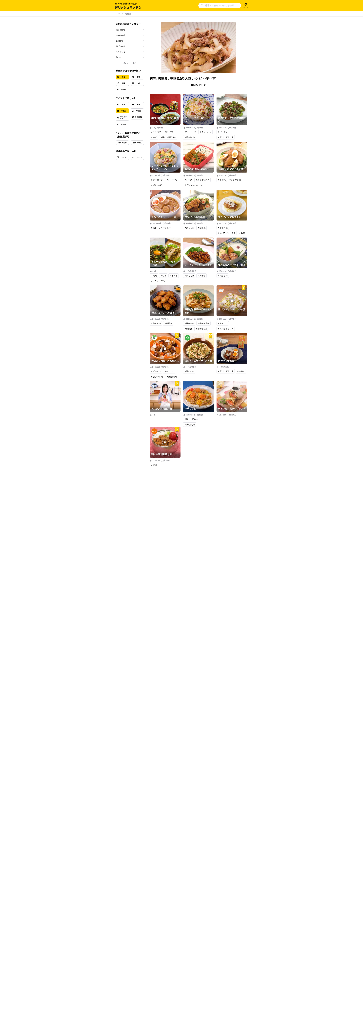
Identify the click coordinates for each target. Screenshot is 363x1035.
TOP (118, 14)
